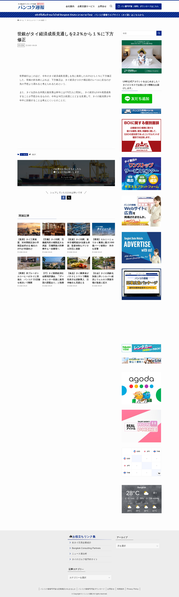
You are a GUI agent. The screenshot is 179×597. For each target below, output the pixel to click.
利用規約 (120, 589)
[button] (63, 198)
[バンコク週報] (30, 6)
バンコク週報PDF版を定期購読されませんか (58, 589)
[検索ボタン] (111, 6)
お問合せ (110, 589)
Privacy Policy (133, 589)
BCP (34, 154)
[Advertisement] (65, 57)
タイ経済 (24, 154)
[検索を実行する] (159, 33)
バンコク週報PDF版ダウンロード (91, 589)
